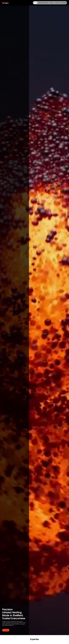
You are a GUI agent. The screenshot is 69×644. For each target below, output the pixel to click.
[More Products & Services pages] (48, 2)
